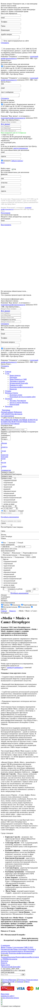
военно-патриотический (12, 498)
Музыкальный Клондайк (19, 383)
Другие (3, 609)
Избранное (18, 412)
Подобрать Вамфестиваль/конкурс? (8, 426)
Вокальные (16, 605)
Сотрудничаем (17, 947)
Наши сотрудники (20, 949)
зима (2, 549)
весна (7, 549)
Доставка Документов (18, 400)
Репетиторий (14, 404)
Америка (18, 474)
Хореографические (30, 605)
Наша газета (5, 965)
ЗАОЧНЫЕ (23, 420)
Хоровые (6, 605)
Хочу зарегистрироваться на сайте (16, 41)
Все (4, 511)
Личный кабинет (7, 412)
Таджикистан (6, 470)
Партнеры (13, 377)
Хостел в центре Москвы (19, 402)
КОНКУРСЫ (33, 420)
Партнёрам (6, 410)
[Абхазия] (6, 434)
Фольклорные (25, 607)
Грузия (3, 451)
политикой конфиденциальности (13, 118)
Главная (8, 371)
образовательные (9, 491)
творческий (7, 487)
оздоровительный (10, 480)
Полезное (8, 399)
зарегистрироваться (20, 148)
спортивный (8, 482)
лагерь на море (8, 504)
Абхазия (4, 443)
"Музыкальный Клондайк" (11, 967)
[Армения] (6, 437)
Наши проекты (15, 375)
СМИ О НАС (28, 947)
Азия (13, 474)
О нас (7, 373)
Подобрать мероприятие (10, 517)
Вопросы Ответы (11, 393)
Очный (21, 511)
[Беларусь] (6, 439)
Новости (12, 611)
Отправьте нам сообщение (10, 1006)
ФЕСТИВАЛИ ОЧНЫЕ (10, 420)
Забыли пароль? (17, 161)
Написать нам (20, 418)
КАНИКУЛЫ (6, 422)
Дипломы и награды (17, 381)
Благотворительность (15, 951)
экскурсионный (9, 500)
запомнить (7, 161)
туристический (9, 485)
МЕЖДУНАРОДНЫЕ (19, 422)
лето (11, 549)
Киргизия (4, 457)
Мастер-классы (11, 959)
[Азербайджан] (6, 435)
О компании (5, 945)
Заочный (12, 511)
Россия (3, 462)
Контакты (8, 406)
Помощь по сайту (16, 385)
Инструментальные (10, 607)
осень (15, 549)
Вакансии (13, 389)
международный (9, 495)
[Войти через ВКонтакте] (14, 168)
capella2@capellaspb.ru (15, 667)
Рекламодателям (7, 949)
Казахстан (4, 455)
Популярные (15, 423)
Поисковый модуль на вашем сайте (23, 397)
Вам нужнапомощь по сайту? (7, 995)
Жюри (3, 947)
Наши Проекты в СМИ (18, 379)
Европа (8, 474)
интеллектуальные (10, 502)
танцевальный (8, 493)
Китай (3, 459)
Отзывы (8, 391)
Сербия (3, 466)
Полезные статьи (16, 395)
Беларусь (4, 447)
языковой (6, 489)
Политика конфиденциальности (21, 387)
